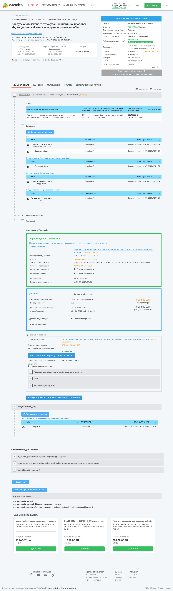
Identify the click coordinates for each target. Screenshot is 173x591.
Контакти (118, 577)
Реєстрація (153, 5)
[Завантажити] (28, 145)
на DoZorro (61, 37)
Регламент (134, 572)
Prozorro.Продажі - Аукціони (96, 577)
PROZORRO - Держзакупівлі (94, 572)
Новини (117, 575)
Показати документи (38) (42, 366)
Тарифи (133, 577)
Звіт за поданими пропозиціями (29, 490)
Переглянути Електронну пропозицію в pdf (51, 355)
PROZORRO (33, 5)
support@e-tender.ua (121, 5)
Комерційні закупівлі (74, 5)
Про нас (118, 580)
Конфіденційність (54, 588)
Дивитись (36, 548)
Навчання (118, 572)
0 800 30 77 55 (118, 3)
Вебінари (133, 575)
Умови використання (68, 588)
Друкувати (21, 482)
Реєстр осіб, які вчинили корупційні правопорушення (132, 74)
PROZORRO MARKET (51, 5)
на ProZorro (51, 37)
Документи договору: (38, 319)
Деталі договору (38, 324)
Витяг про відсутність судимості (131, 71)
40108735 (132, 51)
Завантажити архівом (41, 132)
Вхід (138, 5)
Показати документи (85, 269)
